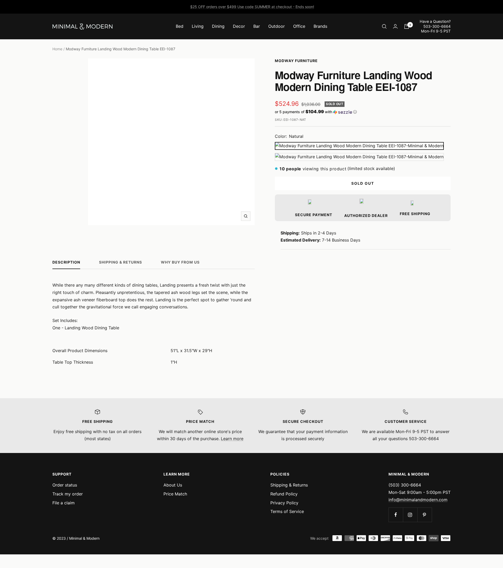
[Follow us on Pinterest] (424, 514)
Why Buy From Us (180, 262)
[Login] (395, 26)
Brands (320, 26)
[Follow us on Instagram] (410, 514)
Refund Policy (284, 493)
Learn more (232, 438)
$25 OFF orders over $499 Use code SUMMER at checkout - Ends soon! (252, 6)
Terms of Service (287, 511)
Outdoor (276, 26)
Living (198, 26)
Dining (218, 26)
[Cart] (406, 26)
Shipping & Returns (120, 262)
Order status (64, 485)
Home (57, 49)
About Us (172, 485)
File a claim (63, 502)
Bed (179, 26)
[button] (363, 111)
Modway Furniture (296, 60)
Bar (256, 26)
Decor (239, 26)
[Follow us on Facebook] (396, 514)
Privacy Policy (284, 502)
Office (299, 26)
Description (66, 262)
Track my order (67, 493)
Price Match (175, 493)
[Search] (384, 26)
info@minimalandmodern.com (418, 499)
